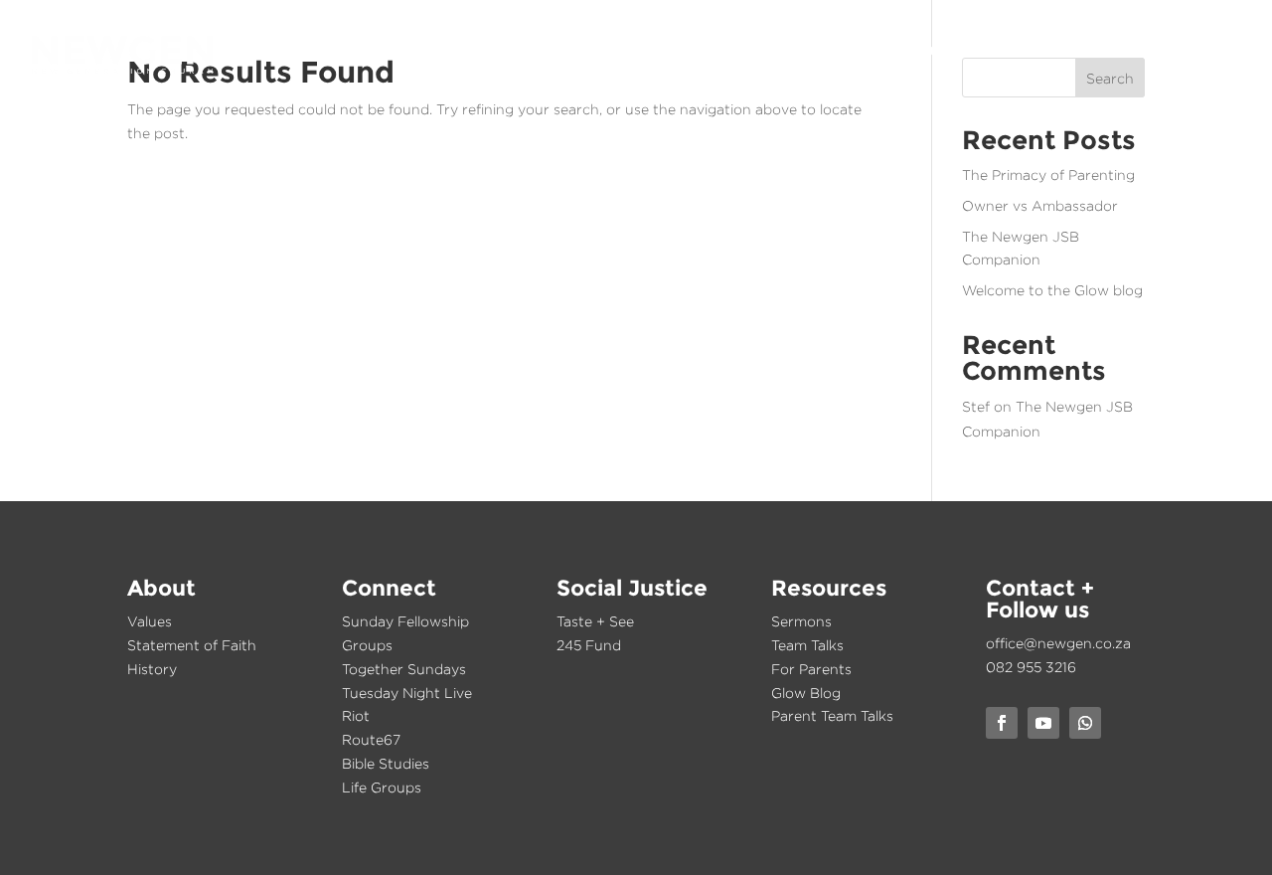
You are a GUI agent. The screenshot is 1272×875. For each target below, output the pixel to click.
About (779, 52)
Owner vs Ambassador (1040, 205)
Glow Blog (806, 692)
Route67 (371, 739)
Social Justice (979, 52)
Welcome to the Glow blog (1052, 289)
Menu (1218, 81)
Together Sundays (404, 668)
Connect (862, 52)
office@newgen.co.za (1058, 642)
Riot (356, 715)
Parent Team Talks (832, 715)
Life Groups (381, 787)
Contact (1205, 52)
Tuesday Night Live (407, 692)
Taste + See (595, 620)
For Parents (811, 668)
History (152, 668)
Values (149, 620)
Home (709, 52)
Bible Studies (385, 763)
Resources (1104, 52)
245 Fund (588, 644)
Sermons (801, 620)
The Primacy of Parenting (1048, 174)
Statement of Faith (191, 644)
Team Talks (807, 644)
